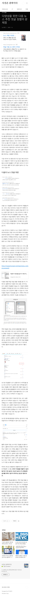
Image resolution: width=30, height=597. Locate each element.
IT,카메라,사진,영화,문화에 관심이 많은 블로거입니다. (11, 570)
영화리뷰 (19, 9)
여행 (27, 9)
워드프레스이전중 (6, 587)
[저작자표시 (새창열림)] (18, 521)
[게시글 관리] (9, 521)
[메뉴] (27, 3)
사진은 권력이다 (10, 3)
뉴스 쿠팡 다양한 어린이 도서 (9, 35)
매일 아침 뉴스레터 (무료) (11, 47)
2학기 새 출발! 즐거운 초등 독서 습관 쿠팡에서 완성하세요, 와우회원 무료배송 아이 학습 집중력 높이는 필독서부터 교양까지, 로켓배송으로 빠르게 (10, 38)
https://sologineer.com (9, 44)
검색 (23, 3)
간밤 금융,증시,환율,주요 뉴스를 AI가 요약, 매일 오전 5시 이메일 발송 (14, 50)
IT (12, 9)
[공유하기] (7, 521)
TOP (27, 587)
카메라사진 (5, 9)
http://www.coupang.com (10, 33)
